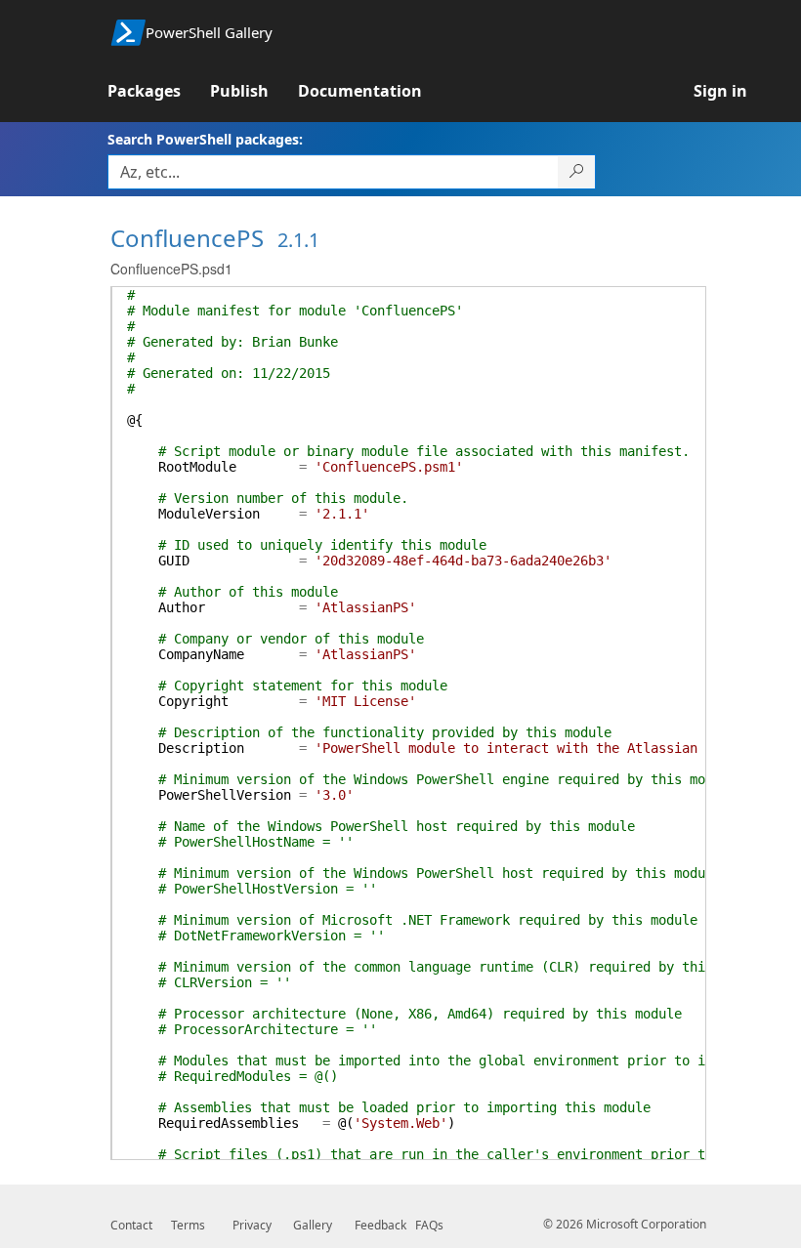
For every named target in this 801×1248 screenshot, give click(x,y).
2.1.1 (298, 240)
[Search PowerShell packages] (577, 171)
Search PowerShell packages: (205, 139)
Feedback (380, 1225)
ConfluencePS (187, 238)
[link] (158, 90)
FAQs (429, 1225)
